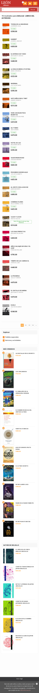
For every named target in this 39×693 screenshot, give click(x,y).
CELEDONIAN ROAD (17, 158)
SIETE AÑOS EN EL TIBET (19, 98)
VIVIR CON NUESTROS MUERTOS (18, 114)
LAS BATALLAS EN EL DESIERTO (25, 353)
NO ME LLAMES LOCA (22, 484)
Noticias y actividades (13, 340)
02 (26, 325)
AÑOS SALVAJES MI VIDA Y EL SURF (20, 247)
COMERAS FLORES (17, 202)
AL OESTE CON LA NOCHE (19, 187)
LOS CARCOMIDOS (21, 371)
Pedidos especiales (12, 337)
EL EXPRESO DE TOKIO (18, 54)
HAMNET (14, 39)
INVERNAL (14, 83)
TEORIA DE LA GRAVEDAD (19, 24)
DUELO (13, 305)
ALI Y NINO (14, 128)
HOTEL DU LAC (16, 143)
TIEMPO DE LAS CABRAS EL (20, 261)
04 (33, 325)
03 (29, 325)
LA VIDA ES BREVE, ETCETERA (20, 69)
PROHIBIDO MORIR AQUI (19, 172)
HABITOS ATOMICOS (22, 428)
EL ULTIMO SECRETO (22, 466)
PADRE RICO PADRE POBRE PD (25, 503)
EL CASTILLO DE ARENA (19, 290)
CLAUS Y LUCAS (16, 217)
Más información (25, 690)
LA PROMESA (15, 276)
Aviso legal (19, 678)
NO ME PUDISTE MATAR (23, 521)
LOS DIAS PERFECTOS (18, 231)
